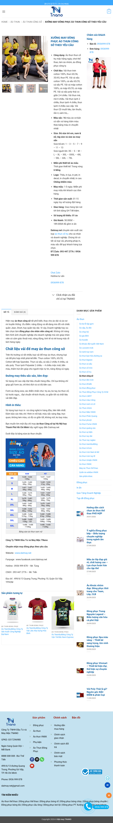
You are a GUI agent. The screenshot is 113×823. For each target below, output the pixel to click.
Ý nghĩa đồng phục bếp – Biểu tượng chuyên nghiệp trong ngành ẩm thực (97, 536)
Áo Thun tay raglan (87, 440)
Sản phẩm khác (85, 476)
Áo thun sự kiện (85, 432)
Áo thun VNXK (85, 464)
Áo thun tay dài (85, 436)
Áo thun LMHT (85, 396)
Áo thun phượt (85, 420)
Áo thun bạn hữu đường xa (90, 356)
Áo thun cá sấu (85, 364)
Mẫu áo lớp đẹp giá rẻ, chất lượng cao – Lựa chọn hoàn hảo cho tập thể (97, 564)
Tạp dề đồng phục (85, 498)
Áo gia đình (84, 336)
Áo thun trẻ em (85, 448)
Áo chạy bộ (84, 332)
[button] (3, 11)
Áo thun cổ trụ (85, 372)
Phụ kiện (37, 742)
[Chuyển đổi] (53, 295)
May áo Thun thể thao (88, 468)
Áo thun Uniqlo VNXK (88, 460)
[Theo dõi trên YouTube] (32, 766)
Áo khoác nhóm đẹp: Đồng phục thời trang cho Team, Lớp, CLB (97, 590)
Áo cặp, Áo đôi (85, 328)
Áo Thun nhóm (85, 408)
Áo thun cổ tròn (85, 368)
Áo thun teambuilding (88, 444)
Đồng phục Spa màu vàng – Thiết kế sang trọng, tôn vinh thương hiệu (97, 641)
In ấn (79, 487)
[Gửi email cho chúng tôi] (37, 759)
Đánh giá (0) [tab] (20, 312)
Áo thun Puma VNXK (88, 424)
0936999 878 (57, 282)
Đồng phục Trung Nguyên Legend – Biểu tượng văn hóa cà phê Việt (97, 616)
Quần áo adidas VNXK (88, 472)
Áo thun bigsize (85, 360)
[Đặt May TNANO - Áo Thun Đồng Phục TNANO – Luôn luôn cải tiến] (56, 11)
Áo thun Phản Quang (88, 416)
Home (4, 22)
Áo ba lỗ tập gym (86, 324)
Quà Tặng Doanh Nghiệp (89, 493)
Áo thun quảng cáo (87, 428)
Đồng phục (82, 482)
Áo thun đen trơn (86, 380)
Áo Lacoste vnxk (86, 348)
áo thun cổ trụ (61, 234)
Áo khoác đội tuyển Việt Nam (91, 344)
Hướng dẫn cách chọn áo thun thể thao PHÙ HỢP (96, 510)
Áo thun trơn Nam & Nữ (89, 452)
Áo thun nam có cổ (87, 404)
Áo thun (15, 22)
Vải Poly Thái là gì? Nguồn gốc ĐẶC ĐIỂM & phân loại (97, 692)
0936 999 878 (49, 1)
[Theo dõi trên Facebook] (32, 759)
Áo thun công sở (32, 22)
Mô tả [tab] (6, 312)
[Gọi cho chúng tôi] (42, 759)
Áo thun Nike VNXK (87, 412)
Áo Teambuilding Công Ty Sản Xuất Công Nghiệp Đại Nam (12, 631)
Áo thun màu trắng (87, 400)
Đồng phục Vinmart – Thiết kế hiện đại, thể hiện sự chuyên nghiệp (97, 667)
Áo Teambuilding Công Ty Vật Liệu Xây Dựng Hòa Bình (37, 630)
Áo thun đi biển (85, 384)
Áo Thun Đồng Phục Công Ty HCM (93, 392)
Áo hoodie (83, 340)
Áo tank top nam (86, 352)
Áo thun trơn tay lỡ (87, 456)
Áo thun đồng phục (87, 388)
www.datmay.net (23, 553)
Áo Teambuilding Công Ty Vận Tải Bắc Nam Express (62, 635)
